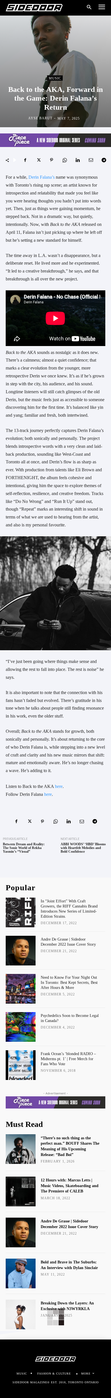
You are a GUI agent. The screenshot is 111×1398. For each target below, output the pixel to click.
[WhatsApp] (64, 160)
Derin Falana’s (41, 177)
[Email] (90, 160)
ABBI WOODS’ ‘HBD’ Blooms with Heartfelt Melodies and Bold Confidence (83, 848)
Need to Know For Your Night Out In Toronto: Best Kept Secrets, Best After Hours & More (69, 982)
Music (55, 78)
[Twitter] (38, 160)
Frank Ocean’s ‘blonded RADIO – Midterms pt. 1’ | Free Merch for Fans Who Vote (68, 1059)
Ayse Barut (40, 118)
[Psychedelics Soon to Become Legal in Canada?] (21, 1027)
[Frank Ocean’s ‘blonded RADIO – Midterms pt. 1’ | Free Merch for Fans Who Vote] (21, 1065)
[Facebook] (25, 160)
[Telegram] (104, 160)
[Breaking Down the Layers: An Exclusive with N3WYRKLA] (21, 1314)
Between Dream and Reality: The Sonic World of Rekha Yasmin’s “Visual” (24, 848)
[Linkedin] (77, 160)
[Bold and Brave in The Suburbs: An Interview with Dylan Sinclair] (21, 1273)
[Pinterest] (51, 160)
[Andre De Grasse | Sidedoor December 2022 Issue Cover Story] (21, 950)
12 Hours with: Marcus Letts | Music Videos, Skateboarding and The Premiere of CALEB (69, 1185)
